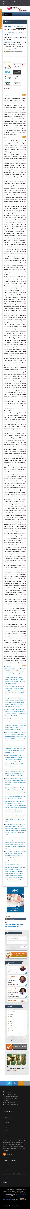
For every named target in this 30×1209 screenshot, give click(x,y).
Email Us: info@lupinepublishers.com (12, 1)
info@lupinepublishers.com (11, 1104)
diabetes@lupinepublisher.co (13, 926)
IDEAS (11, 1030)
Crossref (11, 1014)
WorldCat (12, 1021)
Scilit (10, 1016)
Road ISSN (12, 1012)
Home (5, 1115)
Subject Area (7, 1122)
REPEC (11, 1028)
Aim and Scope (7, 1117)
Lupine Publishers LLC (21, 1194)
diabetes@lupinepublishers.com (14, 924)
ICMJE (11, 1023)
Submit (23, 946)
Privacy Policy (17, 1201)
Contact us (6, 1125)
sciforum (11, 1026)
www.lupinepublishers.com (8, 1199)
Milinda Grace (11, 919)
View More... (21, 1033)
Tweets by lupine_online (13, 1040)
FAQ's (5, 1127)
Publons (11, 1019)
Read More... (14, 1070)
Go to (24, 95)
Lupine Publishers (9, 1139)
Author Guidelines (8, 1120)
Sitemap (6, 1130)
